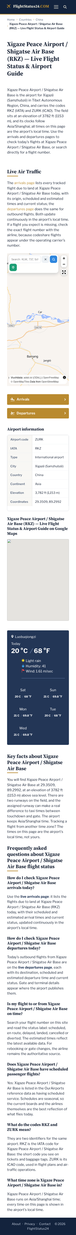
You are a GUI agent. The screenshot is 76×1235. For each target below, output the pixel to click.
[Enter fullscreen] (64, 272)
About (16, 1224)
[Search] (65, 6)
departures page (20, 209)
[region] (38, 319)
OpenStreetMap (50, 381)
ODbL (37, 377)
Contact (45, 1224)
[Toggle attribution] (64, 377)
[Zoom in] (64, 258)
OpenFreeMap (51, 377)
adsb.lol (28, 377)
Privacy (30, 1224)
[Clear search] (45, 259)
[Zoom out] (64, 264)
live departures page (35, 967)
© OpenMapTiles (20, 381)
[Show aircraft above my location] (13, 267)
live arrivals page (34, 897)
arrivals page (24, 183)
